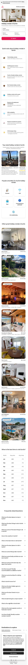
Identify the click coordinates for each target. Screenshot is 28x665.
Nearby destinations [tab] (6, 630)
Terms (15, 663)
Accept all (13, 649)
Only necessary (13, 653)
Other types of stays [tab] (16, 630)
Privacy (11, 663)
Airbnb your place (20, 6)
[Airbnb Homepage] (3, 7)
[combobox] (13, 30)
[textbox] (7, 34)
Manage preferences (13, 656)
